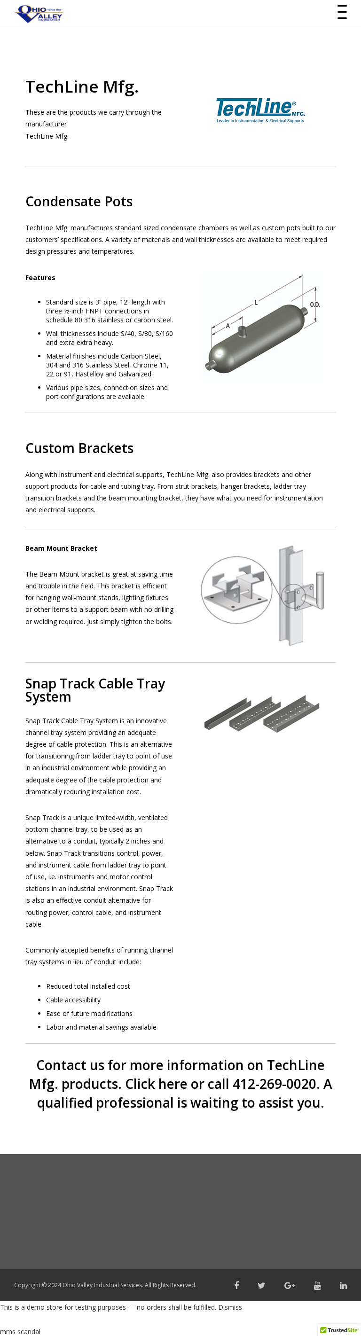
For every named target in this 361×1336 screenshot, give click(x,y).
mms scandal (20, 1331)
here (173, 1084)
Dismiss (230, 1307)
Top (338, 1313)
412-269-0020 (274, 1084)
